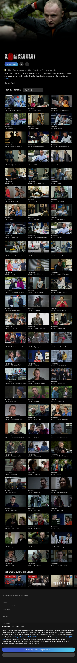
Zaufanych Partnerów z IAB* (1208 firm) (26, 637)
